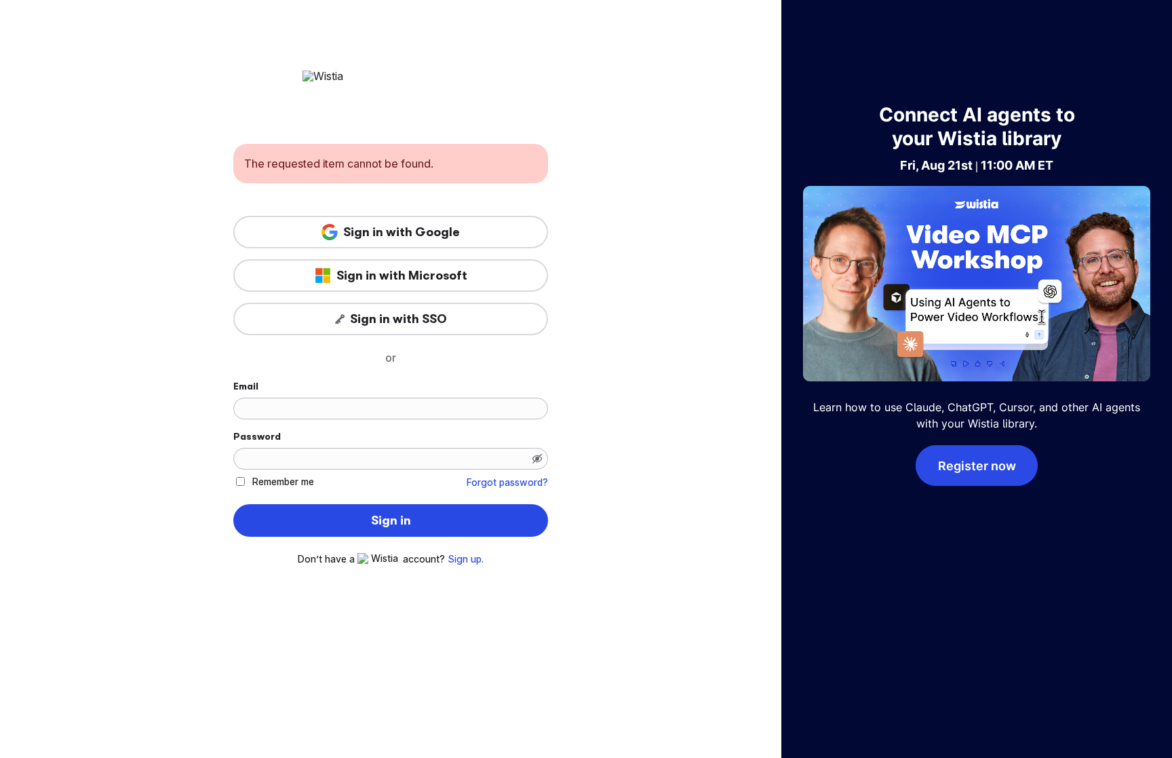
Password (257, 436)
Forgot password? (507, 482)
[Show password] (537, 459)
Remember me (283, 481)
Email (245, 386)
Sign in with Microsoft (401, 275)
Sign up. (466, 559)
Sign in (391, 520)
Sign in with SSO (398, 319)
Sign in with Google (401, 232)
